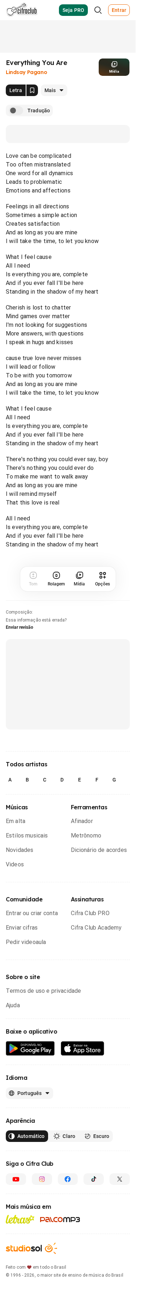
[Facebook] (68, 1179)
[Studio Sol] (31, 1248)
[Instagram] (42, 1179)
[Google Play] (30, 1048)
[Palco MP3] (60, 1219)
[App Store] (82, 1048)
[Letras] (20, 1219)
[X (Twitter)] (120, 1179)
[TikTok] (94, 1179)
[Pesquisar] (98, 10)
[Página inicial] (22, 10)
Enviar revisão (19, 627)
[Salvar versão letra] (32, 90)
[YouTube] (16, 1179)
